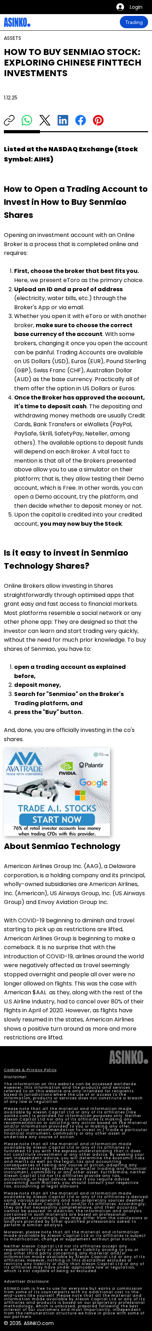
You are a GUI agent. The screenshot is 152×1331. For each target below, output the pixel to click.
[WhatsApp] (27, 120)
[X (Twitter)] (45, 120)
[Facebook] (80, 120)
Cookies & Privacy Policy (30, 1070)
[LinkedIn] (63, 120)
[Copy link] (9, 120)
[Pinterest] (98, 120)
